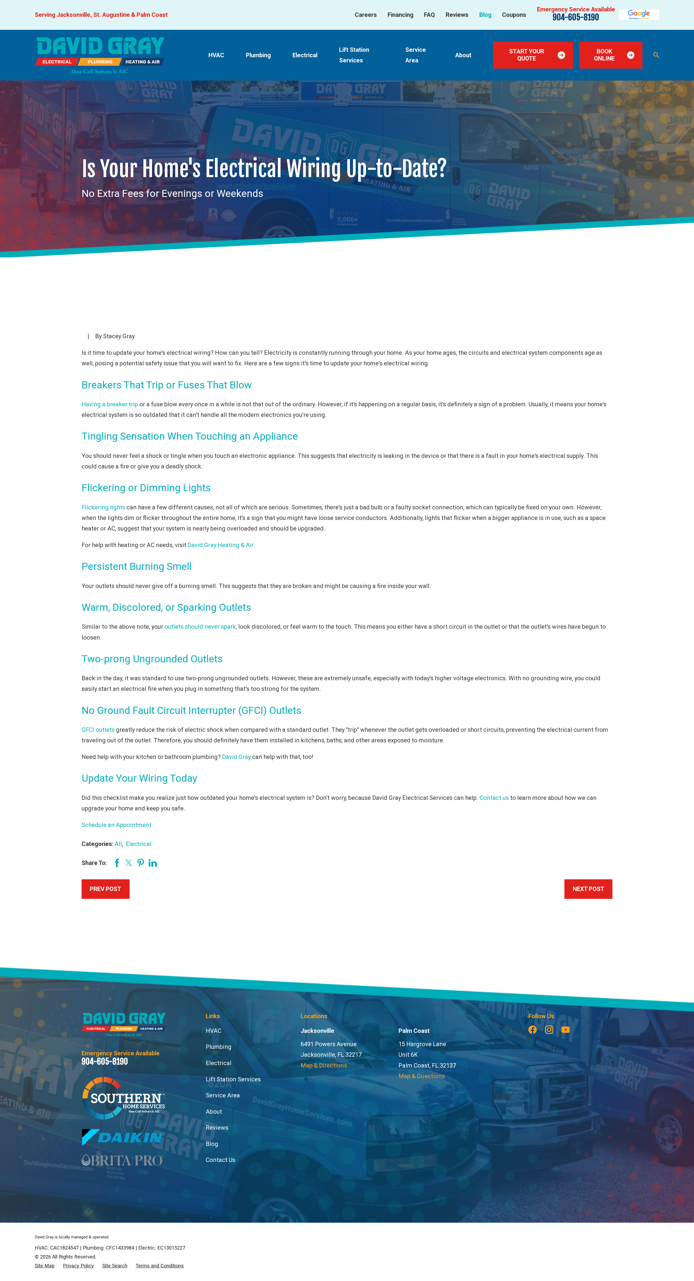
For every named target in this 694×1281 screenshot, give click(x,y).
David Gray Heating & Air (220, 545)
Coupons (514, 14)
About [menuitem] (463, 55)
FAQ (429, 14)
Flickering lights (103, 507)
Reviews (457, 14)
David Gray (236, 756)
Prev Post (105, 889)
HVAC (213, 1030)
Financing (400, 14)
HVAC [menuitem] (216, 55)
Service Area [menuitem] (415, 55)
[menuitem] (44, 1265)
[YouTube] (565, 1030)
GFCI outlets (98, 729)
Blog (485, 14)
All (118, 844)
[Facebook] (532, 1030)
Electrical (139, 844)
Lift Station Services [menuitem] (354, 55)
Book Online (604, 55)
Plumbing (219, 1046)
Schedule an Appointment (117, 825)
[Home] (100, 55)
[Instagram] (549, 1030)
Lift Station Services (233, 1079)
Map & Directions (324, 1065)
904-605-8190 (576, 17)
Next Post (588, 889)
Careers (366, 14)
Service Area (223, 1095)
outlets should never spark (200, 626)
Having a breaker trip (110, 404)
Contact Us (220, 1160)
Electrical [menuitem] (305, 55)
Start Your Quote (526, 55)
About (214, 1111)
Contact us (494, 797)
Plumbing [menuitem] (258, 55)
